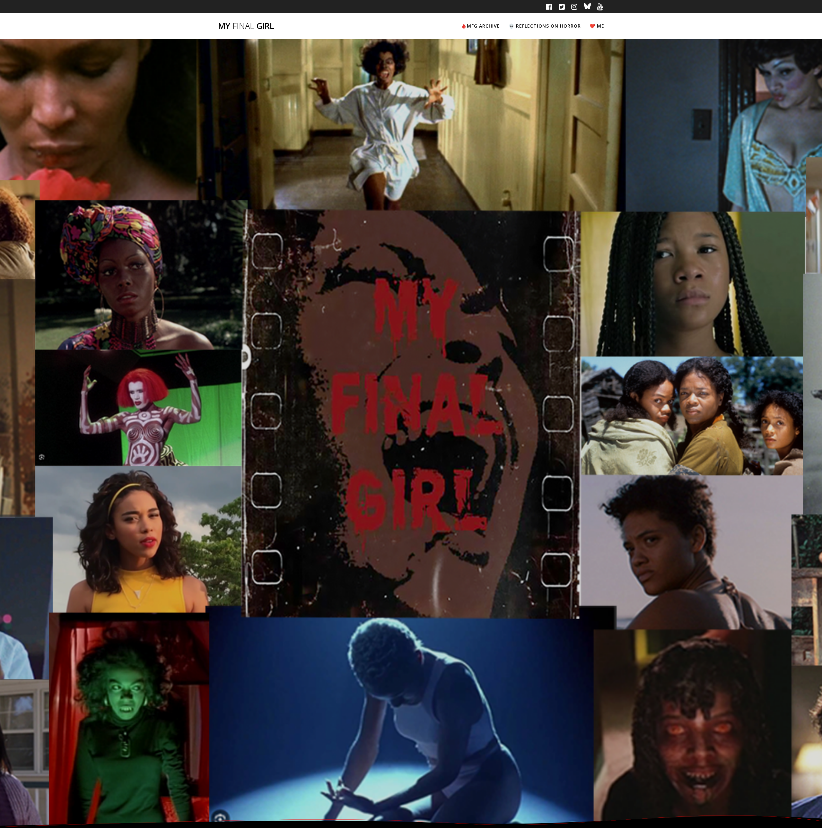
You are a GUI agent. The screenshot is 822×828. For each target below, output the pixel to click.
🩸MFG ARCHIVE (480, 26)
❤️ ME (597, 26)
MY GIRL (246, 26)
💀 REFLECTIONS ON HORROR (545, 26)
